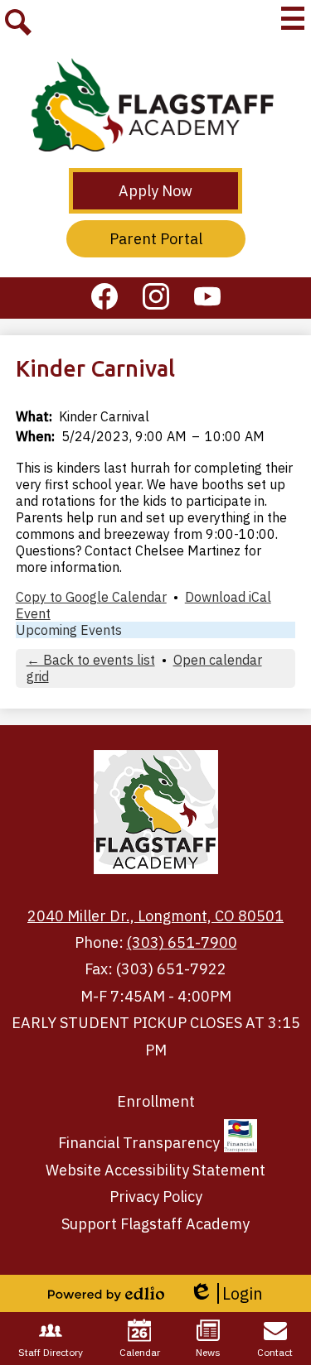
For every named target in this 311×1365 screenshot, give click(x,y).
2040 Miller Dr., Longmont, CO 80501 (155, 915)
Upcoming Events (69, 630)
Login (226, 1293)
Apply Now (155, 190)
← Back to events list (91, 659)
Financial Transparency (139, 1142)
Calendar (139, 1352)
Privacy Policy (155, 1196)
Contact (275, 1352)
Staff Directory (50, 1352)
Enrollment (156, 1101)
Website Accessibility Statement (155, 1170)
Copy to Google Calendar (91, 597)
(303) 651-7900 (182, 942)
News (208, 1352)
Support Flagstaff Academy (155, 1223)
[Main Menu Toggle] (293, 18)
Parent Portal (155, 238)
